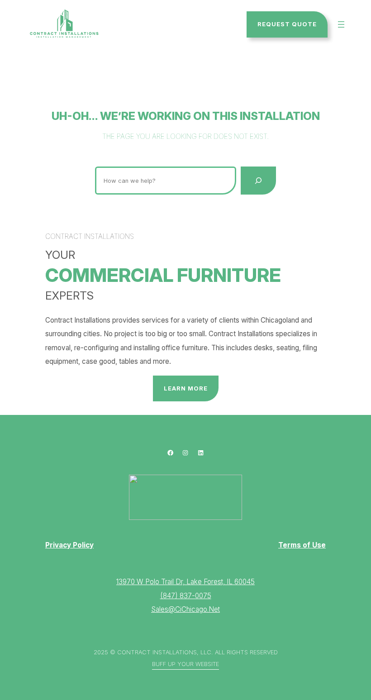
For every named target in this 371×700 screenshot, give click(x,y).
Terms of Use (302, 545)
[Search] (258, 181)
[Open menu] (341, 24)
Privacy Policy (69, 545)
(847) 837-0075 (185, 595)
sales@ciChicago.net (185, 609)
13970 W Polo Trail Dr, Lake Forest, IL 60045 (185, 581)
